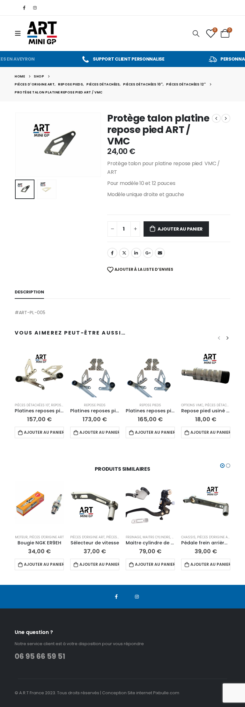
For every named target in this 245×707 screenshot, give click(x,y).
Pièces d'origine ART (46, 537)
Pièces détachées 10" (32, 405)
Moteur (21, 537)
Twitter (124, 253)
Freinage (133, 537)
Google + (148, 253)
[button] (22, 145)
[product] (39, 372)
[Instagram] (34, 7)
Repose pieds (62, 405)
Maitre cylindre (156, 537)
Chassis (188, 537)
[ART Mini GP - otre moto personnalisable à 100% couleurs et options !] (42, 33)
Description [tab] (29, 292)
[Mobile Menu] (20, 33)
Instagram (137, 596)
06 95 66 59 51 (40, 656)
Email (160, 253)
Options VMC (192, 405)
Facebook (112, 253)
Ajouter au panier (180, 229)
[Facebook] (24, 7)
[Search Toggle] (196, 33)
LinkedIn (136, 253)
